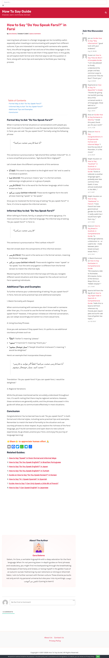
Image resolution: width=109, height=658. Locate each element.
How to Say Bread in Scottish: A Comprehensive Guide (94, 231)
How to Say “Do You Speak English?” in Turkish (29, 471)
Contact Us (59, 637)
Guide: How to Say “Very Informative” (95, 40)
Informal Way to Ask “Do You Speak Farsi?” (26, 107)
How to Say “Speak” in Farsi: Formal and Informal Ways (32, 458)
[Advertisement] (39, 82)
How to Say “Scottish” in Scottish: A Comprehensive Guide (94, 166)
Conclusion (13, 112)
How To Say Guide (16, 11)
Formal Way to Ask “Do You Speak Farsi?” (25, 104)
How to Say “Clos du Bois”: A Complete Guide (95, 57)
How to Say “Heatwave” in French (93, 201)
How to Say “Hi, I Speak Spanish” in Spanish (28, 479)
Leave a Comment (35, 33)
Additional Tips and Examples (21, 109)
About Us (48, 637)
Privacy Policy (55, 641)
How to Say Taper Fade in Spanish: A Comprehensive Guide (94, 298)
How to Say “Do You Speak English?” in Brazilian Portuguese (35, 462)
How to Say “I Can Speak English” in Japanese (28, 487)
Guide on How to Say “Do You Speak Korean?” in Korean (33, 475)
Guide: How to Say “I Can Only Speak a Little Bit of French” (34, 483)
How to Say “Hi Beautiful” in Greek (95, 87)
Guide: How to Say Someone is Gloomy (95, 117)
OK (98, 656)
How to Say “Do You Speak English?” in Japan (28, 466)
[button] (106, 13)
